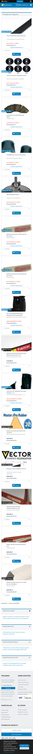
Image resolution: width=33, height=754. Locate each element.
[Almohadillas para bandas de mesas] (16, 105)
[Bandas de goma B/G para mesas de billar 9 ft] (16, 264)
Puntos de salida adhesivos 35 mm (16, 75)
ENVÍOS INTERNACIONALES (10, 642)
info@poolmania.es (7, 699)
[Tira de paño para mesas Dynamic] (16, 26)
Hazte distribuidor (5, 719)
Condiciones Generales (23, 682)
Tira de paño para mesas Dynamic (16, 36)
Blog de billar (4, 712)
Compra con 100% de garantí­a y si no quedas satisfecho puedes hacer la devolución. (14, 664)
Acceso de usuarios (22, 709)
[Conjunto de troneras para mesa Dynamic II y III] (16, 381)
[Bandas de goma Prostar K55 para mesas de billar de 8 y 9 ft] (16, 343)
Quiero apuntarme (17, 734)
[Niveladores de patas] (16, 184)
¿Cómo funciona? (22, 680)
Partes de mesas (13, 8)
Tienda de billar (5, 710)
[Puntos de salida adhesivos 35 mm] (16, 65)
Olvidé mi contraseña (23, 714)
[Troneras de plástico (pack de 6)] (16, 145)
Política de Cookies (8, 752)
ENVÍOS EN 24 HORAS (9, 611)
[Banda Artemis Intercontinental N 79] (16, 534)
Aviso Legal (20, 687)
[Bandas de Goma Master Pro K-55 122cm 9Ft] (16, 421)
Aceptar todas (24, 745)
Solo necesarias (24, 748)
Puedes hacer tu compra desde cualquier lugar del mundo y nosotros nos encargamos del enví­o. (16, 648)
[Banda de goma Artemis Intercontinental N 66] (16, 497)
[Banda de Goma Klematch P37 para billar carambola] (16, 572)
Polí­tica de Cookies (22, 689)
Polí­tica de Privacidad (23, 684)
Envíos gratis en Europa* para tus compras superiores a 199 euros (14, 633)
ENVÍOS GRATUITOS (8, 626)
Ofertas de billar (5, 714)
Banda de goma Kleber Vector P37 (16, 469)
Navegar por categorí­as (11, 14)
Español (5, 1)
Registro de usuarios (22, 712)
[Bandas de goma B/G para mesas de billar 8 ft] (16, 224)
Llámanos (19, 1)
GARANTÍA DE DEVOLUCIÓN (10, 657)
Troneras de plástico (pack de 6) (16, 155)
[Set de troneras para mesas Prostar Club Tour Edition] (16, 304)
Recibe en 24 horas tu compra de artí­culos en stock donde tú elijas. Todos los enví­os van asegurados (16, 617)
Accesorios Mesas (5, 8)
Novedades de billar (6, 717)
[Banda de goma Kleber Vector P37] (16, 459)
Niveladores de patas (13, 194)
